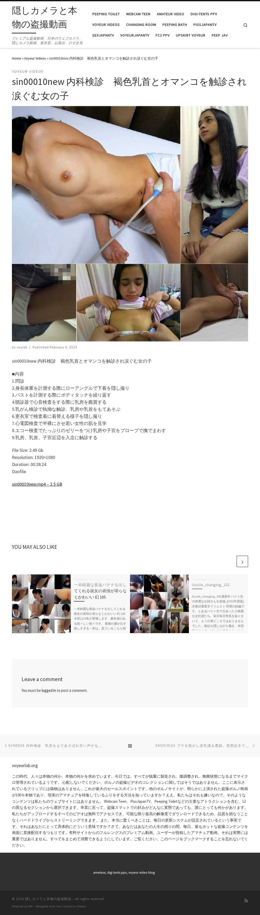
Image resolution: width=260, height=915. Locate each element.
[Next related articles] (242, 561)
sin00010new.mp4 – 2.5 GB (37, 484)
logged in (49, 690)
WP (30, 906)
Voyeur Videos (35, 58)
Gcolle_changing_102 (211, 584)
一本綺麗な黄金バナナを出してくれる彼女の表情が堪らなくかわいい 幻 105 (100, 591)
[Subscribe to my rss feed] (246, 901)
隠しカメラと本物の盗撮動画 (48, 899)
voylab (22, 347)
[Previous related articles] (230, 561)
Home (16, 58)
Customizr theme (74, 906)
